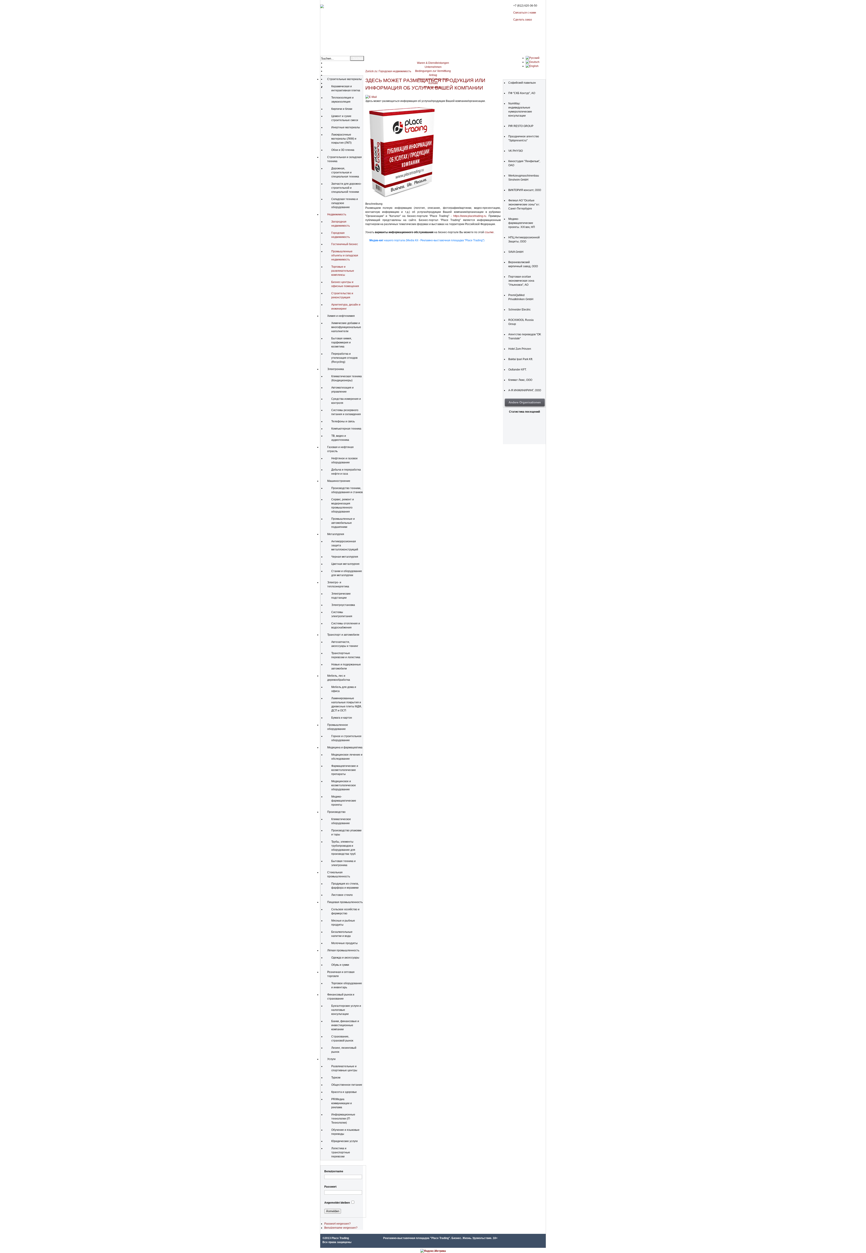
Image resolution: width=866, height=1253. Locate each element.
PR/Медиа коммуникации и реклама (341, 1103)
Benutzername (333, 1171)
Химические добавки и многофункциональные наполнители (346, 327)
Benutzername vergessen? (340, 1227)
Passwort (330, 1186)
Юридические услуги (344, 1141)
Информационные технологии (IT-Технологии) (343, 1118)
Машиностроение (338, 481)
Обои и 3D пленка (342, 150)
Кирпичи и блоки (341, 108)
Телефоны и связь (343, 421)
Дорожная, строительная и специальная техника (345, 172)
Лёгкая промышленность (343, 950)
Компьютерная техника (346, 428)
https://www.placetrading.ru (469, 216)
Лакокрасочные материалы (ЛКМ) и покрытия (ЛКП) (343, 138)
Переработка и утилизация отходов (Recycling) (344, 357)
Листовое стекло (342, 895)
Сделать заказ (522, 19)
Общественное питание (346, 1084)
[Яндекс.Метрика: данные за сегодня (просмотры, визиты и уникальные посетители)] (433, 1251)
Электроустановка (343, 605)
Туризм (335, 1077)
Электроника (335, 369)
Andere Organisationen (525, 402)
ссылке (489, 232)
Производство (336, 812)
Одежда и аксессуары (345, 957)
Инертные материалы (345, 127)
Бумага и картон (341, 717)
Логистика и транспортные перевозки (340, 1152)
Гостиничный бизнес (344, 244)
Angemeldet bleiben (337, 1202)
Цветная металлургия (345, 564)
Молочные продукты (344, 943)
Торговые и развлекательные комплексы (342, 270)
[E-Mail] (371, 97)
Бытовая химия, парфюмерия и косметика (341, 342)
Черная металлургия (344, 556)
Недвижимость (336, 214)
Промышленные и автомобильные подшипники (343, 523)
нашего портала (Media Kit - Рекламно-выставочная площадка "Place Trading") (426, 240)
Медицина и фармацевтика (344, 747)
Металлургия (335, 534)
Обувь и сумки (340, 964)
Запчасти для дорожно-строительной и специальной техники (346, 187)
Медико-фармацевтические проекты (343, 800)
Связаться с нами (524, 12)
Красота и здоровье (344, 1092)
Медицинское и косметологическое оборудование (343, 785)
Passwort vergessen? (337, 1223)
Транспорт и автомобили (343, 634)
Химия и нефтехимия (341, 315)
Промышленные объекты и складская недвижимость (344, 255)
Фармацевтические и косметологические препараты (344, 770)
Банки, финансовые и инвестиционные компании (345, 1025)
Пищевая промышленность (345, 902)
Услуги (331, 1059)
